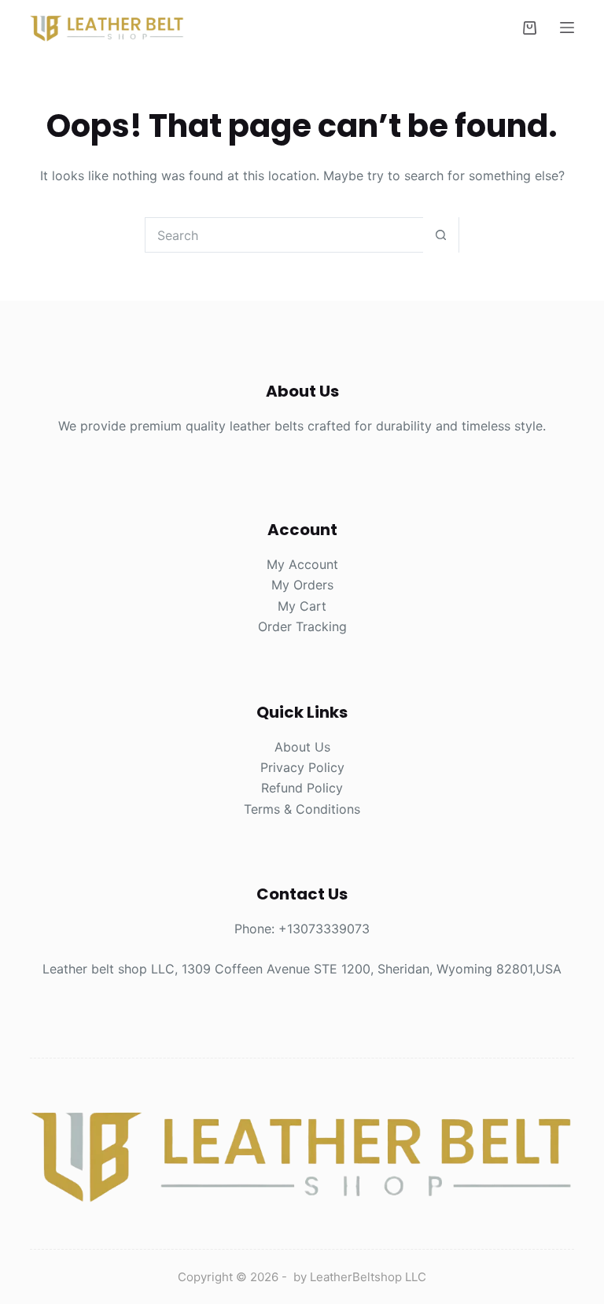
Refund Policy (302, 788)
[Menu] (567, 27)
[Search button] (441, 235)
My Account (302, 564)
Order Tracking (302, 626)
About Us (302, 747)
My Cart (302, 606)
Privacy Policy (302, 767)
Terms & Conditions (302, 809)
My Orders (302, 585)
